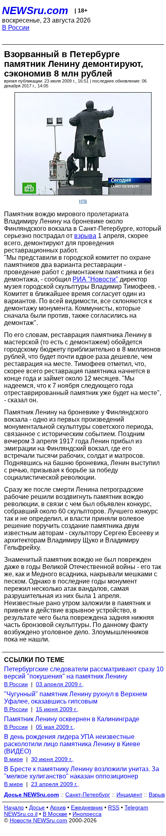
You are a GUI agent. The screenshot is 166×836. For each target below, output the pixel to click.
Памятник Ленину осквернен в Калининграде (71, 719)
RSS (113, 807)
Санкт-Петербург (87, 794)
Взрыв (157, 794)
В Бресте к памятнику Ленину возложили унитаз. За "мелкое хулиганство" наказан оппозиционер (81, 773)
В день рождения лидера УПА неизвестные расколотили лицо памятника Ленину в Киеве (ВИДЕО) (72, 744)
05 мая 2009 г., (55, 727)
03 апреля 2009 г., (60, 684)
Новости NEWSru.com (38, 820)
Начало (14, 807)
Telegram (136, 807)
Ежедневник (87, 807)
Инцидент (129, 794)
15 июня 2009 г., (57, 709)
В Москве (55, 814)
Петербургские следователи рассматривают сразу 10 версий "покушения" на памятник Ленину (84, 673)
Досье (37, 807)
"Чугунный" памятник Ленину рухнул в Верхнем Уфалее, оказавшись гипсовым (75, 698)
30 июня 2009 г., (52, 759)
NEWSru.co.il (20, 814)
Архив (58, 807)
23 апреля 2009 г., (55, 784)
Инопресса (87, 814)
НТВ (83, 201)
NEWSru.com (35, 10)
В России (15, 27)
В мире (13, 759)
